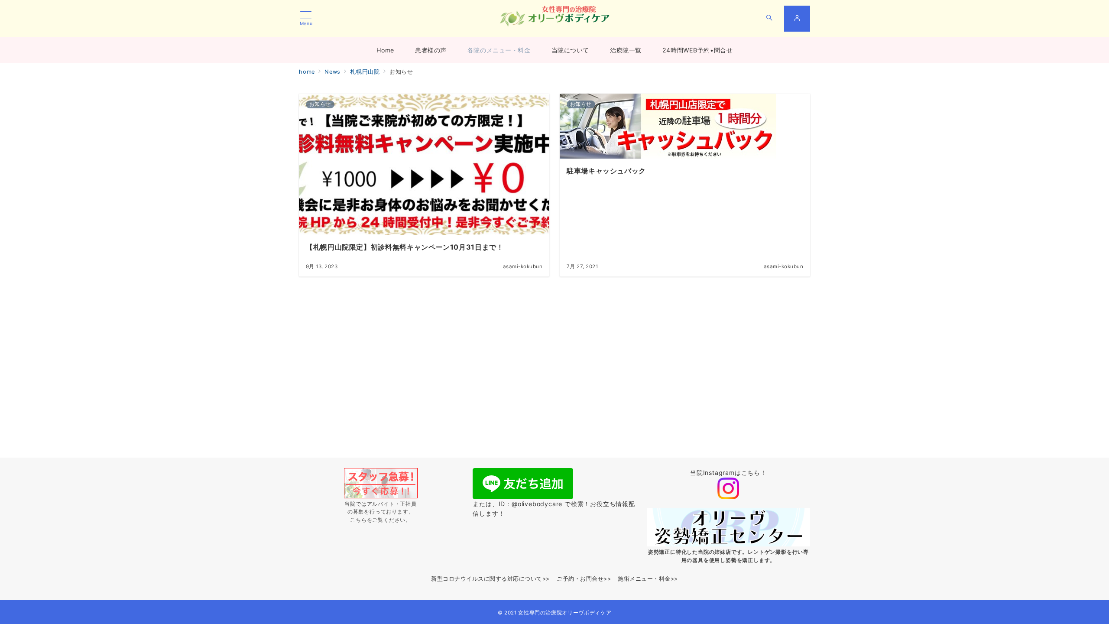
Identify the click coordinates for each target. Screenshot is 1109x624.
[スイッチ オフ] (769, 18)
